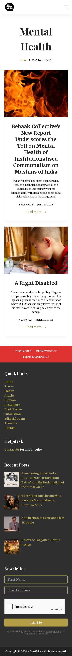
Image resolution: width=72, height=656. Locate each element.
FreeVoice (35, 651)
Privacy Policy (46, 351)
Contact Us (11, 449)
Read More (36, 212)
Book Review (13, 409)
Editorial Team (14, 418)
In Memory (12, 405)
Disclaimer (23, 351)
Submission (12, 414)
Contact (9, 428)
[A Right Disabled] (36, 250)
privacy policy (53, 631)
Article (9, 395)
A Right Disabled (36, 283)
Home (8, 382)
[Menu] (66, 7)
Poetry (9, 386)
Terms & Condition (36, 356)
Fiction (9, 391)
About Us (10, 423)
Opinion (10, 400)
